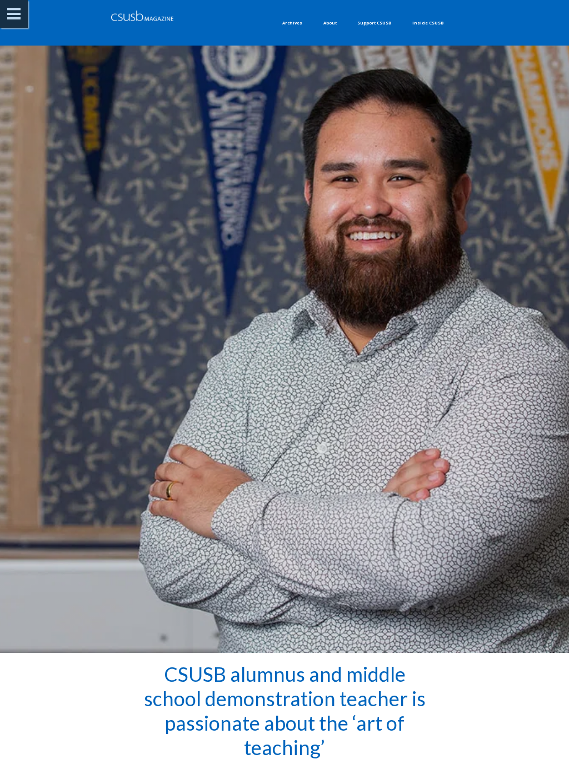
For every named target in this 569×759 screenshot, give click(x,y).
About (330, 23)
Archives (292, 23)
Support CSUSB (374, 23)
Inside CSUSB (427, 23)
